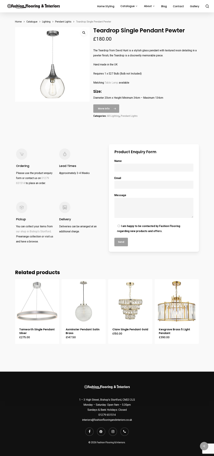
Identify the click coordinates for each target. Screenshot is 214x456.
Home (18, 21)
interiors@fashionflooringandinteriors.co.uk (107, 419)
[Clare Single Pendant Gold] (130, 301)
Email (117, 178)
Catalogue (31, 21)
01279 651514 (107, 414)
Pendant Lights (63, 21)
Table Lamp (111, 82)
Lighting (46, 21)
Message (120, 195)
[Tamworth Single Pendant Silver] (37, 301)
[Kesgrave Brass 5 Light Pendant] (177, 301)
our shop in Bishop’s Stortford (33, 231)
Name (118, 161)
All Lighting (113, 116)
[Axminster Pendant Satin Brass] (84, 301)
